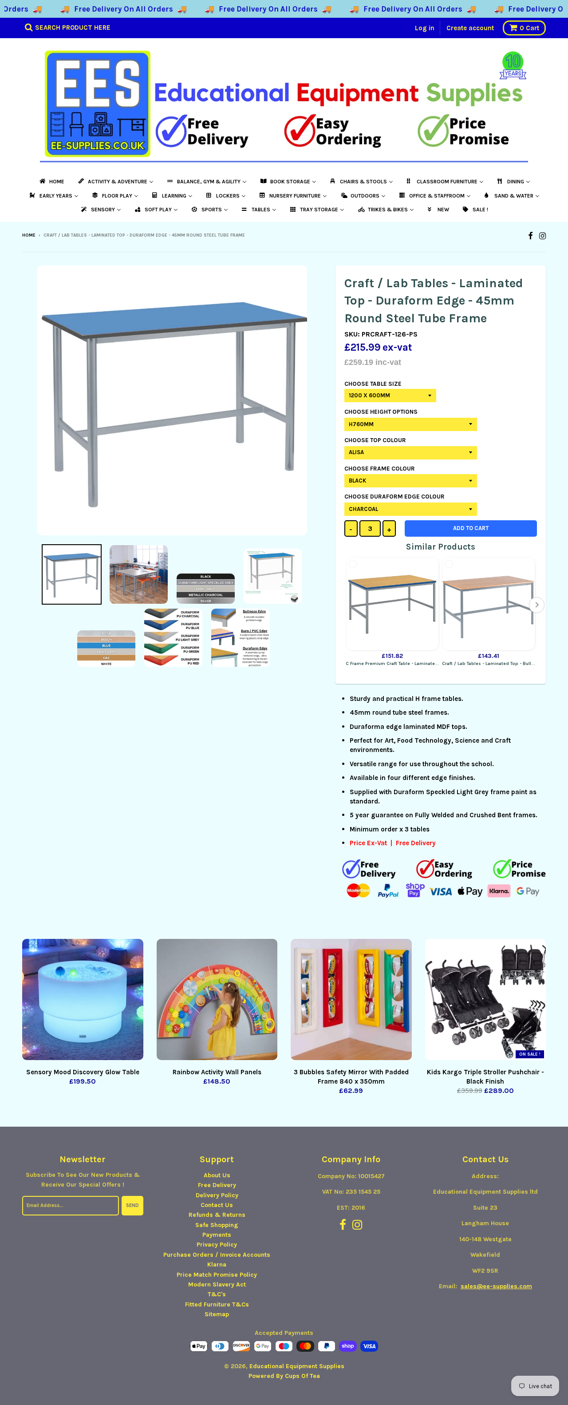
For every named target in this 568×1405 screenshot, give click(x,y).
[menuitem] (51, 181)
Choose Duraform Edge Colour (394, 496)
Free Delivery (217, 1185)
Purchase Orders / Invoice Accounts (216, 1255)
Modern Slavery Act (217, 1284)
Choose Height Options (381, 411)
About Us (217, 1175)
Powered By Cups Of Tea (284, 1376)
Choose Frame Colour (379, 468)
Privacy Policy (217, 1244)
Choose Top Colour (375, 440)
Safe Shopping (216, 1225)
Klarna (216, 1264)
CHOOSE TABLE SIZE (373, 383)
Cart (529, 28)
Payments (216, 1235)
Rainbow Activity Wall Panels (217, 1072)
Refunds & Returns (217, 1215)
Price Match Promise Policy (217, 1274)
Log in (424, 28)
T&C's (217, 1294)
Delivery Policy (217, 1195)
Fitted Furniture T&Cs (217, 1304)
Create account (470, 28)
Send (132, 1205)
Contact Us (217, 1205)
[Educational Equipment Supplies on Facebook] (530, 236)
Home (29, 235)
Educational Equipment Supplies (296, 1366)
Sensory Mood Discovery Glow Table (82, 1072)
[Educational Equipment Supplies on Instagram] (542, 236)
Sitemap (217, 1314)
